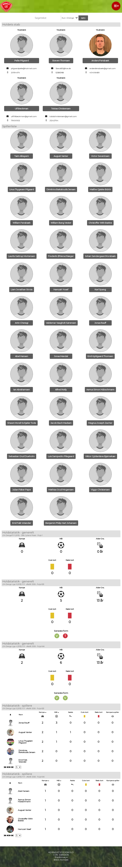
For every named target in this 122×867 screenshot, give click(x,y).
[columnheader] (10, 714)
